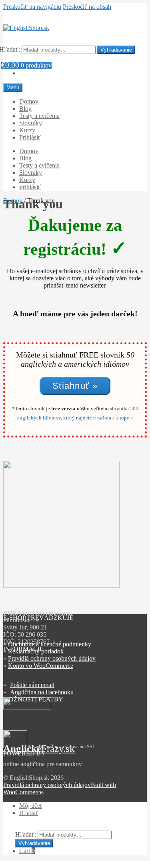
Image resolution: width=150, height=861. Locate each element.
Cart (27, 850)
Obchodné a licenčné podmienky (49, 644)
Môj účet (30, 805)
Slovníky (30, 123)
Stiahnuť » (75, 386)
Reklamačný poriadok (36, 651)
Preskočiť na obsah (87, 6)
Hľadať (28, 812)
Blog (25, 108)
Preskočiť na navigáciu (32, 6)
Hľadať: (25, 834)
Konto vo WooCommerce (40, 665)
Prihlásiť (30, 137)
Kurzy (27, 130)
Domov (28, 101)
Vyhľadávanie (116, 50)
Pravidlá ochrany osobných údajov (52, 658)
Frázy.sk (39, 748)
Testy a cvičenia (39, 115)
